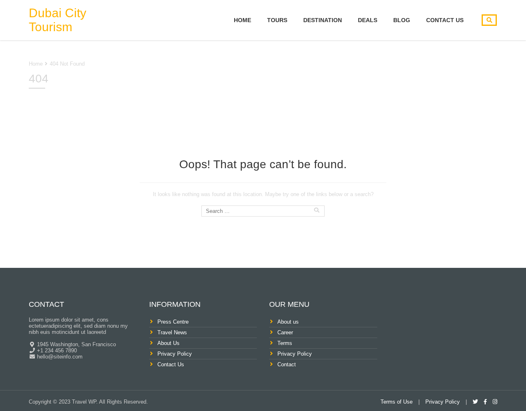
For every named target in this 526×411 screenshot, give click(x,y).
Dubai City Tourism (57, 20)
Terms (284, 343)
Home (242, 20)
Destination (322, 20)
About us (288, 322)
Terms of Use (397, 402)
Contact (286, 364)
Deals (367, 20)
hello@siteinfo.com (59, 357)
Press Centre (173, 322)
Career (285, 332)
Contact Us (445, 20)
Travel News (172, 332)
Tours (277, 20)
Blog (401, 20)
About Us (168, 343)
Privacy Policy (174, 354)
